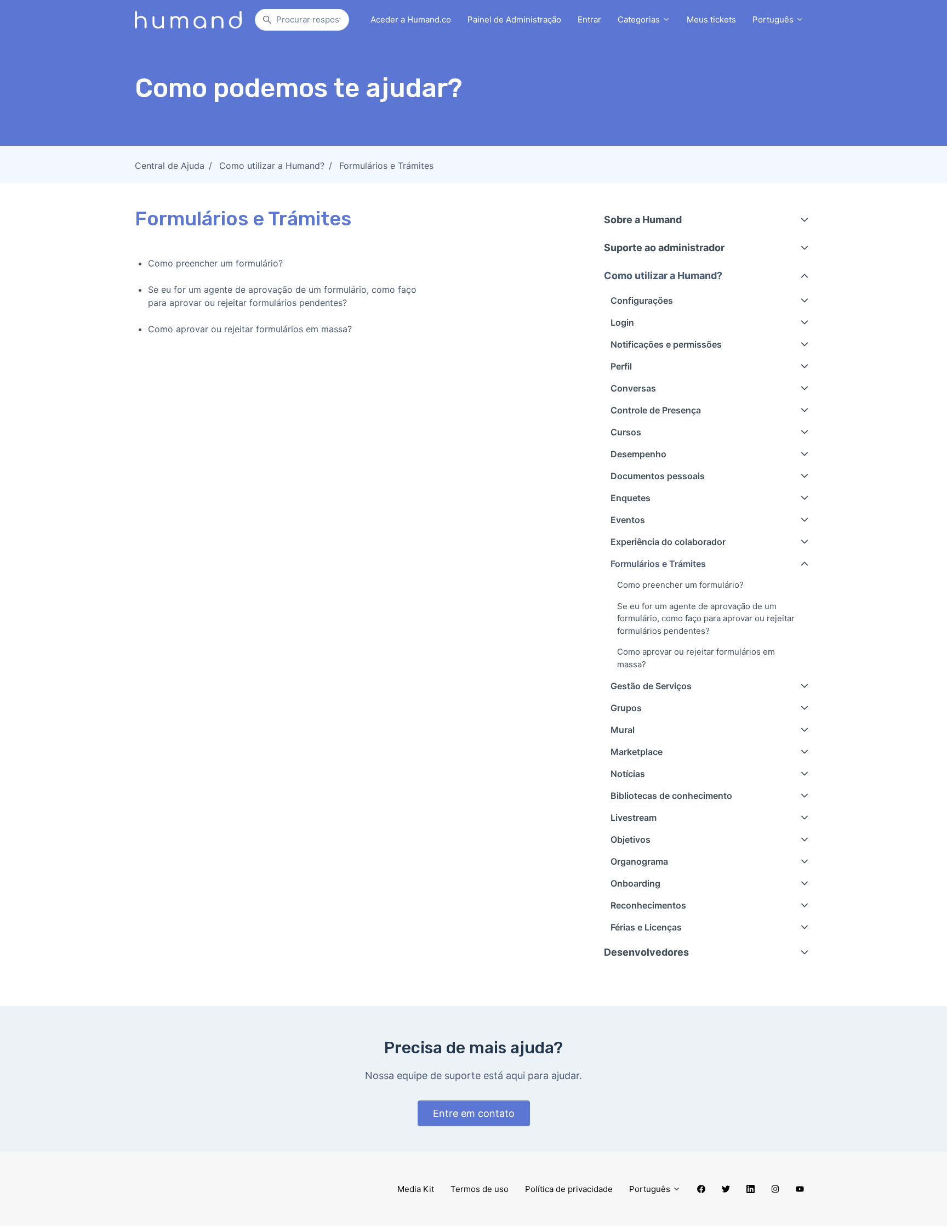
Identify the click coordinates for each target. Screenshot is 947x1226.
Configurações (642, 300)
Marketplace (637, 751)
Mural (623, 729)
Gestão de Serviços (651, 685)
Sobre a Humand (643, 219)
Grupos (626, 707)
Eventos (628, 519)
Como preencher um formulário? (215, 263)
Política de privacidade (569, 1189)
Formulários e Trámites (386, 165)
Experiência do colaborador (668, 541)
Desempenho (638, 454)
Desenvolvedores (646, 952)
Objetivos (631, 839)
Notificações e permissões (666, 344)
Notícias (628, 773)
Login (622, 322)
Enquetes (631, 497)
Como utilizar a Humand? (271, 165)
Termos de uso (479, 1189)
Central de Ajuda (169, 165)
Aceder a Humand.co (410, 19)
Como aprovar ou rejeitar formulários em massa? (250, 328)
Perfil (621, 366)
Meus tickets (711, 19)
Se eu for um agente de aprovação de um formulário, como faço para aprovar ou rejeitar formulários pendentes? (282, 296)
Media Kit (415, 1189)
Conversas (633, 388)
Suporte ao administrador (664, 247)
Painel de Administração (514, 19)
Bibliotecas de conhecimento (671, 795)
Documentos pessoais (658, 475)
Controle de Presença (656, 410)
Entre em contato (474, 1113)
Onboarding (635, 883)
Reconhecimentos (648, 905)
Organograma (639, 861)
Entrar (589, 19)
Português (774, 19)
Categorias (640, 19)
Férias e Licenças (646, 927)
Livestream (634, 817)
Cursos (626, 432)
